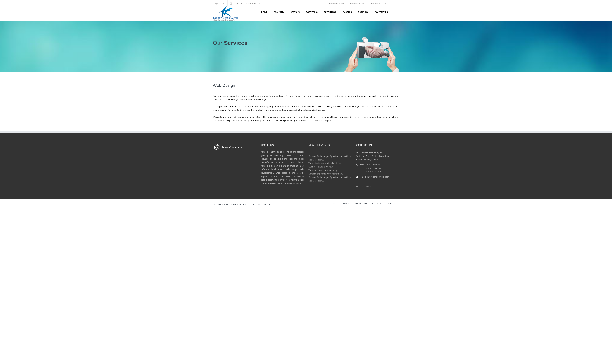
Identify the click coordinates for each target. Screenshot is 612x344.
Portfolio (312, 12)
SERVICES (357, 204)
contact (392, 204)
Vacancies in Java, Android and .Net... (325, 159)
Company (279, 12)
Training (363, 12)
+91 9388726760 (373, 168)
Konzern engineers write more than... (325, 169)
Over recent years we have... (321, 162)
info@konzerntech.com (250, 3)
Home (264, 12)
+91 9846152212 (374, 164)
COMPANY (345, 204)
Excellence (330, 12)
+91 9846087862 (373, 171)
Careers (347, 12)
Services (295, 12)
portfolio (369, 204)
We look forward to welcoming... (323, 166)
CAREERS (381, 204)
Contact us (381, 12)
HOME (335, 204)
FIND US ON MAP (364, 186)
